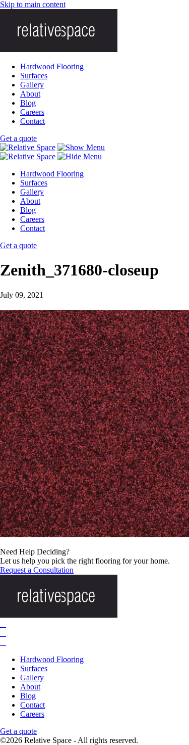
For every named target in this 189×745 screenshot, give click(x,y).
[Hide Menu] (79, 156)
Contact (32, 121)
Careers (32, 112)
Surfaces (33, 75)
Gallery (32, 84)
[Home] (27, 147)
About (30, 93)
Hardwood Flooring (52, 66)
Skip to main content (33, 4)
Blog (28, 103)
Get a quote (18, 138)
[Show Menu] (81, 147)
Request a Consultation (37, 570)
